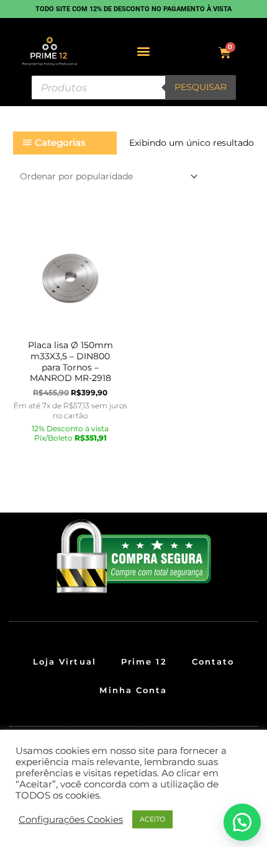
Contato (213, 661)
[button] (144, 51)
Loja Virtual (64, 661)
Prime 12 (144, 661)
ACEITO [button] (152, 819)
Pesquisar (200, 87)
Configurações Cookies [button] (71, 819)
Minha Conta (133, 690)
